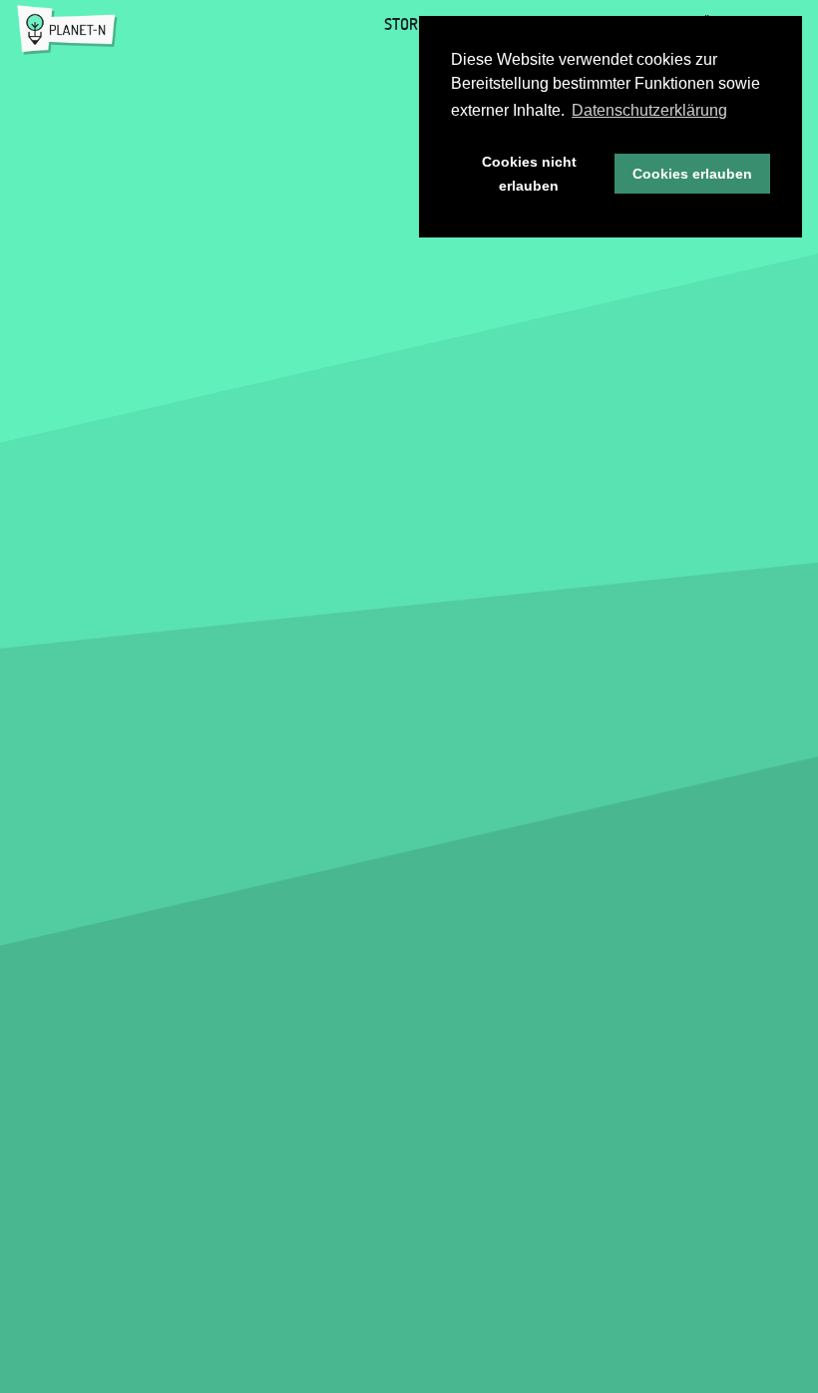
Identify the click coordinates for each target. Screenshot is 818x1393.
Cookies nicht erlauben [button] (529, 174)
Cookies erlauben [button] (692, 174)
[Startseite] (67, 30)
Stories (411, 24)
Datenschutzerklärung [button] (649, 110)
